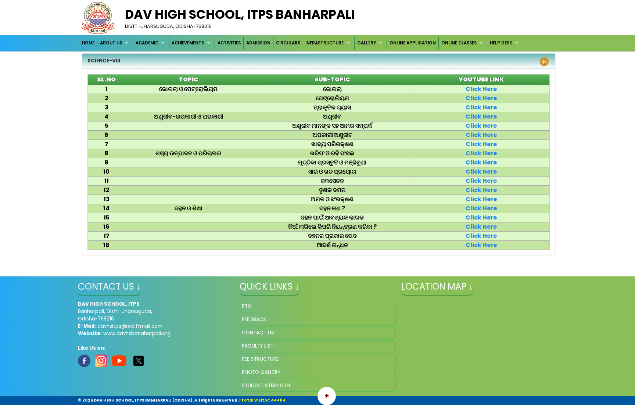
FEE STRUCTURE (260, 359)
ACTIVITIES (229, 43)
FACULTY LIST (257, 345)
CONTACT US (258, 332)
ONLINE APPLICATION (413, 43)
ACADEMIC (147, 43)
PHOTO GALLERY (261, 372)
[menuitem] (89, 43)
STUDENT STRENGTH (266, 385)
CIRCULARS (288, 43)
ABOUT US (111, 43)
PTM (247, 306)
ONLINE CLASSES (459, 43)
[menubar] (301, 43)
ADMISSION (258, 43)
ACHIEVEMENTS (188, 43)
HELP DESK (501, 43)
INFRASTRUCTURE (324, 43)
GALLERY (366, 43)
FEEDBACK (254, 319)
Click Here (481, 89)
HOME (88, 43)
